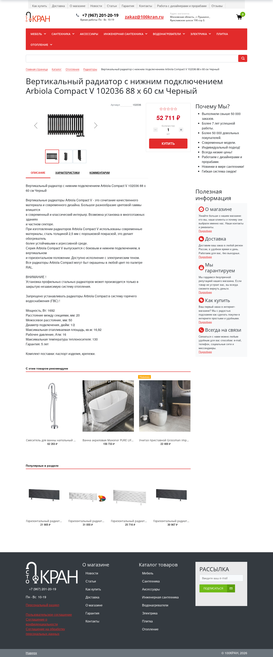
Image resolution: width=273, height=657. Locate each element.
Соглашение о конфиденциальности (42, 621)
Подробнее (205, 231)
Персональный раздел (42, 605)
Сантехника (151, 581)
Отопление (150, 629)
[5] (175, 108)
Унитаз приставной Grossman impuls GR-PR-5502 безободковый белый (188, 440)
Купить (168, 143)
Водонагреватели (155, 605)
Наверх (31, 653)
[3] (168, 108)
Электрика (149, 613)
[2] (164, 108)
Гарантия (92, 613)
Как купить (93, 589)
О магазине (94, 605)
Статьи (91, 581)
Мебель (147, 573)
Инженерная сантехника (160, 597)
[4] (171, 108)
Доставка (92, 597)
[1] (161, 108)
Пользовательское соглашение (49, 614)
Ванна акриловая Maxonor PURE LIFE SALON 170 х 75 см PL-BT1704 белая (132, 440)
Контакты (92, 621)
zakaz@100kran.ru (144, 17)
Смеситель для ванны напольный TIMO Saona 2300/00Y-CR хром (70, 440)
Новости (92, 573)
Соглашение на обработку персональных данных (45, 631)
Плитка (147, 621)
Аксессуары (151, 589)
